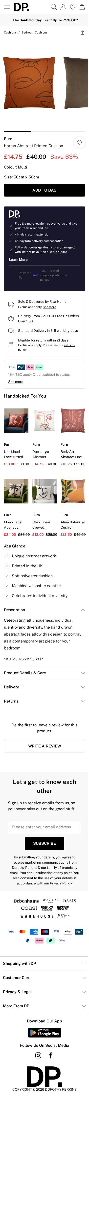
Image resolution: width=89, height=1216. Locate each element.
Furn (8, 138)
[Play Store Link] (44, 1033)
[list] (44, 85)
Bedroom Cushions (34, 32)
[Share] (82, 32)
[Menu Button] (7, 7)
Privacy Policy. (61, 883)
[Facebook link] (51, 1055)
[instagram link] (38, 1055)
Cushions (10, 32)
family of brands (60, 868)
